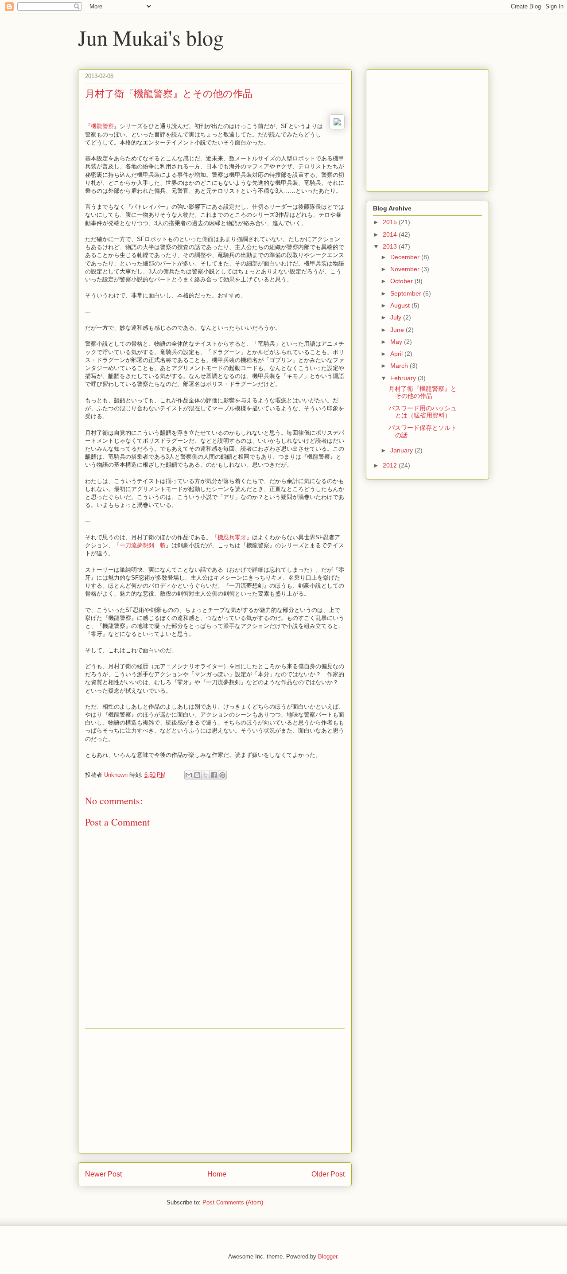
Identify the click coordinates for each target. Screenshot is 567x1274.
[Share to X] (205, 775)
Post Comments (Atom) (232, 1202)
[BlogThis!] (197, 775)
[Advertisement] (214, 1091)
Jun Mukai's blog (151, 37)
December (405, 257)
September (406, 293)
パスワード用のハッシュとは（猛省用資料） (422, 412)
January (402, 450)
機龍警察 (102, 126)
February (404, 378)
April (397, 353)
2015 (391, 222)
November (405, 269)
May (397, 341)
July (396, 317)
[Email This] (188, 775)
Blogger (327, 1256)
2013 (391, 246)
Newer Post (103, 1174)
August (401, 305)
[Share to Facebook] (214, 775)
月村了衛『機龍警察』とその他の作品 (422, 392)
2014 (391, 234)
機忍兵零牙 (231, 537)
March (400, 365)
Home (216, 1174)
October (402, 280)
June (398, 329)
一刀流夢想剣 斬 (143, 545)
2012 (391, 465)
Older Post (328, 1174)
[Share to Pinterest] (222, 775)
